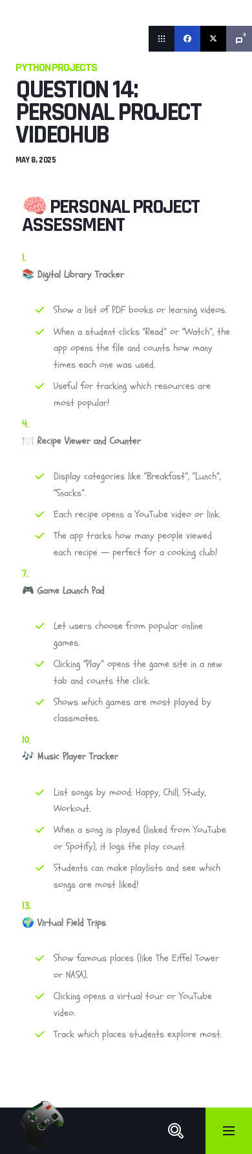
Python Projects (56, 67)
